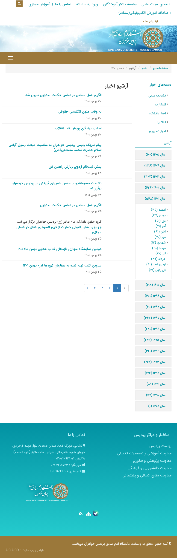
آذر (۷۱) (161, 226)
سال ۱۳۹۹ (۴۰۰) (155, 295)
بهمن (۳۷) (159, 215)
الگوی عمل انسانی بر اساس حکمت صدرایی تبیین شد (63, 95)
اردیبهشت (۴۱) (156, 264)
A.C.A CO (12, 550)
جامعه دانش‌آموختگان (119, 4)
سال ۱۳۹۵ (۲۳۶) (154, 340)
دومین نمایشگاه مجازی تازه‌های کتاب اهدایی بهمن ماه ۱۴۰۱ (59, 249)
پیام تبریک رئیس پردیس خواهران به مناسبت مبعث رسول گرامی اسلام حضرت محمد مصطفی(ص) (55, 147)
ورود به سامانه (87, 4)
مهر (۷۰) (160, 237)
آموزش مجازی (39, 4)
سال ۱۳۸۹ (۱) (156, 406)
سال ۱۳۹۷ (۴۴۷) (154, 317)
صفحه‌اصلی (160, 68)
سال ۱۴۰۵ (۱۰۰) (155, 154)
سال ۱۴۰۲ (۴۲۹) (155, 187)
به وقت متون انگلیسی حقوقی (79, 111)
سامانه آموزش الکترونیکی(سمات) (143, 13)
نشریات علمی (157, 95)
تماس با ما (63, 4)
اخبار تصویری (157, 131)
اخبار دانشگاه (157, 113)
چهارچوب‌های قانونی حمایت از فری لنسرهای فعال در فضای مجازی (58, 229)
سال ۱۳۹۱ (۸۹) (156, 384)
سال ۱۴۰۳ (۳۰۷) (154, 176)
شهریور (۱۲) (158, 242)
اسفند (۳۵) (158, 209)
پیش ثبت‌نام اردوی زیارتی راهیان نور (75, 167)
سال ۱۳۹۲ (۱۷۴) (155, 373)
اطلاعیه (161, 122)
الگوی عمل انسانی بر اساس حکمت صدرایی (70, 205)
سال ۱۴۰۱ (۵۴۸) (155, 198)
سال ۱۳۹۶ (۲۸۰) (155, 328)
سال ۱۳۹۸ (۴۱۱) (155, 306)
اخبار (145, 68)
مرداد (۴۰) (159, 248)
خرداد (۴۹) (158, 258)
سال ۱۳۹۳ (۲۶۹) (154, 362)
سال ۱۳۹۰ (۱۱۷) (155, 395)
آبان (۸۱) (160, 231)
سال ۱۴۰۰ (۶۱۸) (155, 284)
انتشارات (160, 104)
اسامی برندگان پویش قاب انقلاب (78, 128)
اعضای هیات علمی (156, 4)
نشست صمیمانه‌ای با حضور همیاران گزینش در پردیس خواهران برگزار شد (56, 186)
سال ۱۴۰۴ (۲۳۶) (154, 165)
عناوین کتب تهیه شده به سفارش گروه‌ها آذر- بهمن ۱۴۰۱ (62, 265)
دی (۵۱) (160, 220)
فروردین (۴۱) (157, 269)
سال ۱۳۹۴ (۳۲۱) (155, 351)
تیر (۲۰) (161, 253)
